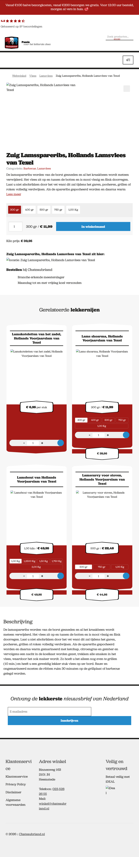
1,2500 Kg (29, 561)
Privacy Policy (16, 784)
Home (7, 75)
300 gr (14, 209)
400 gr (29, 209)
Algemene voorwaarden (16, 802)
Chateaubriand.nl (32, 834)
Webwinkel (19, 76)
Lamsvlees (46, 76)
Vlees (32, 76)
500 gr (44, 209)
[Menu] (128, 60)
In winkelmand (93, 226)
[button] (126, 88)
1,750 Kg (57, 561)
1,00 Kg (73, 209)
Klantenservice (17, 776)
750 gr (58, 209)
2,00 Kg (36, 566)
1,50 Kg (43, 561)
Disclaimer (13, 792)
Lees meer (13, 194)
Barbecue (30, 168)
